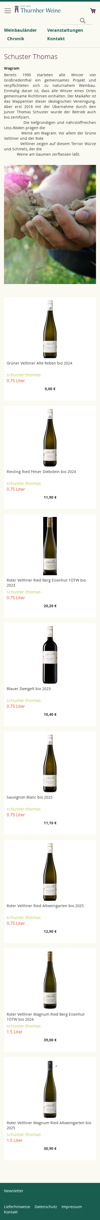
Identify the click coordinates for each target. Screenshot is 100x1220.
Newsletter (13, 1190)
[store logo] (38, 9)
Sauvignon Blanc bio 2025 (30, 797)
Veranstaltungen (65, 30)
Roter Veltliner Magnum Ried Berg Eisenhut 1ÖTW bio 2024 (46, 1017)
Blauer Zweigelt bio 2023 (29, 688)
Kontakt (56, 39)
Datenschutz (46, 1206)
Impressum (72, 1206)
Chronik (15, 39)
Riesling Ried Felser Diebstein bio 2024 (41, 471)
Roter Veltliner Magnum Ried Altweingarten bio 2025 (49, 1125)
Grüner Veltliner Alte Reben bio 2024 (39, 363)
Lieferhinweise (17, 1206)
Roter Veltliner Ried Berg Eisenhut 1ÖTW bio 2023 (46, 583)
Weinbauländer (20, 30)
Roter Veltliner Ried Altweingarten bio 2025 (45, 905)
